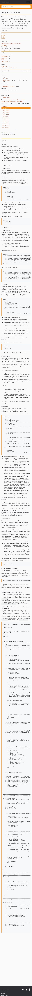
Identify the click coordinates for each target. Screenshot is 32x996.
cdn (9, 100)
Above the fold (5, 101)
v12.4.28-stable (5, 116)
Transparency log (5, 50)
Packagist (5, 2)
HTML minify (15, 100)
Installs (3, 55)
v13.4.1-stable (5, 112)
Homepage (4, 45)
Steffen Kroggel (6, 97)
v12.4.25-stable (5, 122)
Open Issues (4, 61)
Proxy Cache (20, 101)
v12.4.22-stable (5, 127)
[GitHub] (30, 989)
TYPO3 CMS (22, 100)
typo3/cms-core (6, 80)
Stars (2, 59)
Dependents (4, 56)
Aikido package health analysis (9, 68)
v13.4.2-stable (5, 110)
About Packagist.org (5, 989)
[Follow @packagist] (27, 989)
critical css (13, 101)
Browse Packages (4, 995)
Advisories (4, 66)
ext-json (5, 78)
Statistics (3, 993)
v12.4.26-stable (5, 120)
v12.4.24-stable (5, 124)
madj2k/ (5, 12)
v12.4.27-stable (5, 118)
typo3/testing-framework (9, 86)
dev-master (5, 106)
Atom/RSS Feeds (4, 991)
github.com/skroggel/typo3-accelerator (11, 43)
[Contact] (23, 989)
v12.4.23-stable (5, 125)
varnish (5, 100)
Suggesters (4, 58)
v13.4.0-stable (5, 114)
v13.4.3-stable (5, 108)
